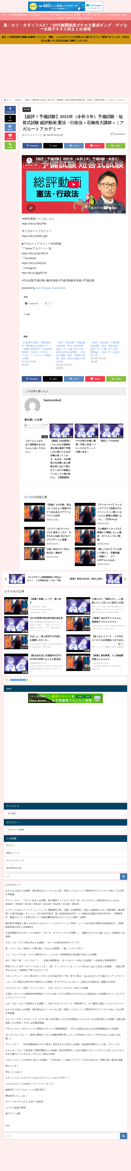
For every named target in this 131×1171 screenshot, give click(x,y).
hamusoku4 (120, 134)
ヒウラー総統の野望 (15, 1108)
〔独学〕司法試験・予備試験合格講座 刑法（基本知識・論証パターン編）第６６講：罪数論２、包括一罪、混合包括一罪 (105, 348)
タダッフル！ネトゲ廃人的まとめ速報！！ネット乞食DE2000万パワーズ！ (43, 942)
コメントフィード (15, 860)
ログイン (10, 845)
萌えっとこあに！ (14, 1072)
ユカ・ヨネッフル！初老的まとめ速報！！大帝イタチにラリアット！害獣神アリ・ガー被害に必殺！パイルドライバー (64, 1003)
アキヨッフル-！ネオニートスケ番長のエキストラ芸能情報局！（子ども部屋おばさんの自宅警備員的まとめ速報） (62, 1029)
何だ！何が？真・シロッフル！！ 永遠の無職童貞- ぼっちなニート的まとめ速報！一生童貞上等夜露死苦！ (61, 960)
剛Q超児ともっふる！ (16, 1096)
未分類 (27, 109)
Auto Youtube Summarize (51, 287)
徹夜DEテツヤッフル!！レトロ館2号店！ (25, 1090)
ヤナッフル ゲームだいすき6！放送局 (24, 1101)
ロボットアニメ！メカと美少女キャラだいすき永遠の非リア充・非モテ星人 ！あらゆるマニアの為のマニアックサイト (65, 976)
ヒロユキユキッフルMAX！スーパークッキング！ (30, 1084)
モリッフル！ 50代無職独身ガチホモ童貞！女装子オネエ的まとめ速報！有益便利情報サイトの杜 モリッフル (62, 1044)
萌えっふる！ (12, 1066)
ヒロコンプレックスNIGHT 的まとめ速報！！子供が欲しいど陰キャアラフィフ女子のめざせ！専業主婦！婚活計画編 (64, 1060)
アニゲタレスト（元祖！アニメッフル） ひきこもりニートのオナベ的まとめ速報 (46, 988)
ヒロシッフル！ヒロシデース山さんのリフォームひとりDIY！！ (37, 1078)
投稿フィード (13, 853)
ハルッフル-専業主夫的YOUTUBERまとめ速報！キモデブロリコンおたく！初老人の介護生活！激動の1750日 (60, 982)
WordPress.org (13, 868)
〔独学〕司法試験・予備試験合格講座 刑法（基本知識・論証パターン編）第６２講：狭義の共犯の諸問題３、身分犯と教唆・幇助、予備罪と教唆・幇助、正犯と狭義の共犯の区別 (70, 352)
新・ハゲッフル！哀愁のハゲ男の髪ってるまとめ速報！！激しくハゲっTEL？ (44, 948)
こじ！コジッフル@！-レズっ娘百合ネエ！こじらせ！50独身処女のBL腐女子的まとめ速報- (51, 954)
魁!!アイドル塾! (13, 1113)
